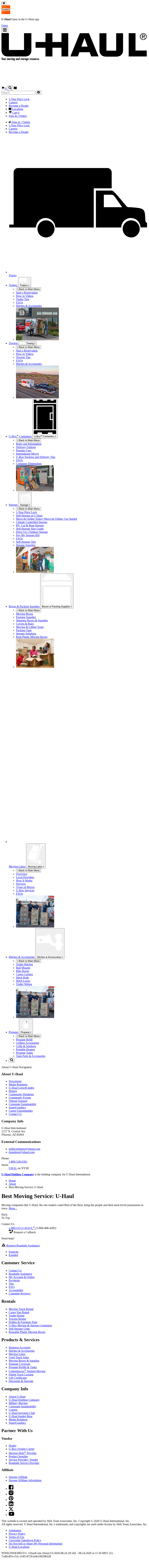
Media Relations (18, 1084)
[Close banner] (3, 3)
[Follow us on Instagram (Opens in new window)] (11, 1494)
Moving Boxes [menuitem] (24, 613)
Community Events (20, 1097)
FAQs (19, 302)
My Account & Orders (22, 1277)
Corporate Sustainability (22, 1104)
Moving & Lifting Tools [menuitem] (30, 627)
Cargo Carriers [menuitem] (24, 974)
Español (13, 1255)
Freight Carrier (21, 1448)
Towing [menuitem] (13, 343)
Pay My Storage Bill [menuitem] (27, 535)
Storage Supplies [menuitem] (25, 545)
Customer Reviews (20, 1293)
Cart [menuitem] (15, 112)
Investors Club (22, 1413)
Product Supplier (18, 1456)
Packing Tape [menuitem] (24, 630)
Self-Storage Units (19, 1328)
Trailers (13, 285)
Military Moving (18, 1403)
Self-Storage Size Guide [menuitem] (30, 528)
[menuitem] (82, 296)
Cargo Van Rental (19, 1312)
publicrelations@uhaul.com (24, 1148)
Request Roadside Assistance (23, 1245)
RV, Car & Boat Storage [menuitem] (30, 525)
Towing (30, 343)
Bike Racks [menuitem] (22, 971)
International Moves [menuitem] (27, 453)
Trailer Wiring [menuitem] (24, 984)
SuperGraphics (17, 1107)
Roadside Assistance (20, 1273)
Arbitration (15, 1530)
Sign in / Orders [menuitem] (20, 122)
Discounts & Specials (21, 1381)
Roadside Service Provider (24, 1463)
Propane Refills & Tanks (23, 1367)
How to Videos (24, 295)
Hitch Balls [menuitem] (22, 977)
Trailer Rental (16, 1315)
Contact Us (15, 1114)
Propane (25, 1032)
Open (4, 25)
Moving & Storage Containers (30, 1325)
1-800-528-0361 (18, 1161)
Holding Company (24, 1399)
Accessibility (16, 1290)
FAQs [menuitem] (19, 360)
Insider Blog (20, 1416)
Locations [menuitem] (17, 109)
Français (13, 1251)
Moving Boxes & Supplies (24, 1360)
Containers (44, 436)
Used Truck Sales (19, 1357)
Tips (11, 1283)
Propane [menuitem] (14, 1032)
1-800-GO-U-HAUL (22, 1228)
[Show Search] (10, 88)
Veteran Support (18, 1100)
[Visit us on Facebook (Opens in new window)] (11, 1488)
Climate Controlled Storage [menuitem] (31, 522)
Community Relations (21, 1094)
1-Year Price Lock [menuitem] (19, 99)
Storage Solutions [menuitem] (26, 633)
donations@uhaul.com (22, 1152)
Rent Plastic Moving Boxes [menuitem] (31, 636)
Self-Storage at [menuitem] (29, 515)
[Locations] (15, 88)
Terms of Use (16, 1537)
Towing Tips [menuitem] (23, 357)
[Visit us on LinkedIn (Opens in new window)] (11, 1505)
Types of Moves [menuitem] (25, 887)
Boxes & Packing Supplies (56, 606)
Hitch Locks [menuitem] (23, 980)
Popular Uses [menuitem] (23, 450)
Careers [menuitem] (13, 102)
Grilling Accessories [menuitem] (27, 1042)
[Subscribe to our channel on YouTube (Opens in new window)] (11, 1514)
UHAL (13, 1168)
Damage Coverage (19, 1363)
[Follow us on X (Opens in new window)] (11, 1510)
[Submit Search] (38, 92)
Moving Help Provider (23, 1453)
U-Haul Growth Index (21, 1087)
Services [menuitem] (21, 883)
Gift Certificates (18, 1377)
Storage (24, 505)
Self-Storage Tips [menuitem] (26, 541)
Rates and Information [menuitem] (28, 443)
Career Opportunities (21, 1110)
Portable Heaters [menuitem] (25, 1049)
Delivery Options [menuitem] (26, 447)
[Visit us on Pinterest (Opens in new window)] (11, 1499)
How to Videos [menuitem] (24, 354)
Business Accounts (19, 1347)
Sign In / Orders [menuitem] (18, 115)
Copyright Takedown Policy (25, 1540)
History (13, 1091)
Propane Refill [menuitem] (24, 1039)
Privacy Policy (17, 1533)
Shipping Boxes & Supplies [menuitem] (32, 620)
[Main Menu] (4, 30)
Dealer (12, 1445)
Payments (14, 1280)
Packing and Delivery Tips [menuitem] (35, 457)
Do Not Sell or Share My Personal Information (35, 1543)
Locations (19, 1546)
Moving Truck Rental (21, 1309)
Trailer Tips (22, 299)
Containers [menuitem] (20, 436)
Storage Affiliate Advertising (25, 1480)
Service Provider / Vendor (23, 1459)
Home (12, 1180)
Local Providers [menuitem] (25, 877)
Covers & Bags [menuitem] (25, 623)
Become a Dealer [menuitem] (19, 105)
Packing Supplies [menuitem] (26, 617)
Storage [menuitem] (13, 504)
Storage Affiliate (18, 1477)
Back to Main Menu (29, 289)
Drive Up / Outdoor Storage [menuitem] (32, 532)
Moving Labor (35, 866)
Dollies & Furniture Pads (23, 1322)
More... (13, 1208)
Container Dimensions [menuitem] (29, 463)
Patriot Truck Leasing (21, 1374)
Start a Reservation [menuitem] (27, 292)
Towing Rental (17, 1318)
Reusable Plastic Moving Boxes (27, 1332)
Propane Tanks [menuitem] (24, 1052)
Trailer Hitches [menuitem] (24, 964)
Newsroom (15, 1081)
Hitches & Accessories (29, 305)
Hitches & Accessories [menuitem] (29, 363)
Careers (13, 1409)
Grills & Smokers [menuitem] (26, 1046)
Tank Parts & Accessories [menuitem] (30, 1056)
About (12, 1183)
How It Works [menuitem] (24, 880)
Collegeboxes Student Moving (27, 1371)
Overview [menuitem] (21, 874)
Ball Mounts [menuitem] (23, 967)
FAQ (12, 1286)
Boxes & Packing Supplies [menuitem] (24, 606)
